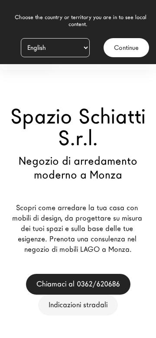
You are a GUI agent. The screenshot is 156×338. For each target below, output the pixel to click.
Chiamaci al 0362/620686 (78, 284)
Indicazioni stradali (78, 305)
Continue (126, 47)
